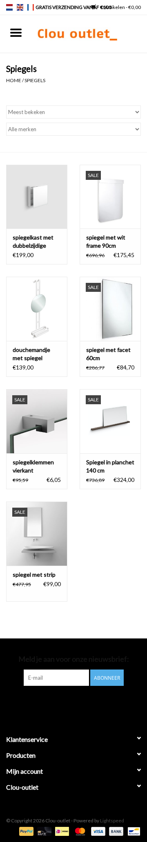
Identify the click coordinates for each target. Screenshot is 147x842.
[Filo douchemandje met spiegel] (36, 309)
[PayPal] (25, 831)
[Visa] (97, 831)
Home (13, 80)
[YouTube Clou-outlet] (80, 702)
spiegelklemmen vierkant (33, 466)
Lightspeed (112, 820)
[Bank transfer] (115, 831)
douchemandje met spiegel (31, 353)
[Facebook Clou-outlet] (52, 702)
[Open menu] (16, 32)
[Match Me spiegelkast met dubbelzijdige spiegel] (36, 197)
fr (30, 7)
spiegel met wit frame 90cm (105, 241)
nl (9, 7)
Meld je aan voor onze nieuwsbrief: (73, 659)
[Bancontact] (132, 831)
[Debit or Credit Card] (43, 831)
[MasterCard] (79, 831)
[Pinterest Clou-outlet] (66, 702)
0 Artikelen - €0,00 (120, 7)
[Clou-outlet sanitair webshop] (89, 33)
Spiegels (34, 80)
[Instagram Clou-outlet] (95, 702)
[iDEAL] (61, 831)
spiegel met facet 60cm (108, 353)
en (20, 7)
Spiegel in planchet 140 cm (110, 466)
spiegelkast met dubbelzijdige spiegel (33, 242)
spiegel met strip (34, 574)
